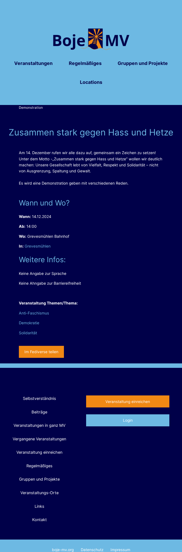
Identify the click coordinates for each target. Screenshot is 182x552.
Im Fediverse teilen (41, 351)
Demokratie (29, 322)
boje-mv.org (63, 549)
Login (128, 420)
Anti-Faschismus (34, 313)
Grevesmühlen (38, 246)
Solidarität (28, 332)
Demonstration (31, 107)
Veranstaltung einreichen (127, 401)
